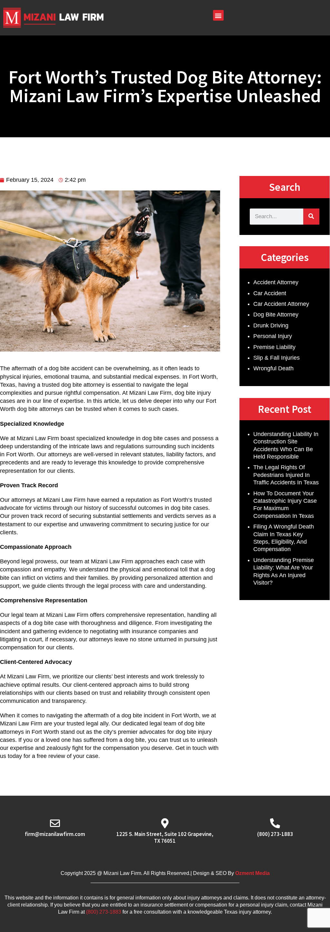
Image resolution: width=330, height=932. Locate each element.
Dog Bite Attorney (275, 314)
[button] (218, 15)
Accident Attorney (275, 282)
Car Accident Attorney (281, 304)
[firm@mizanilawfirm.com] (55, 823)
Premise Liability (274, 347)
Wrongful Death (273, 368)
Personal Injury (272, 336)
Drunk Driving (270, 325)
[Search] (311, 217)
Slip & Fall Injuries (276, 357)
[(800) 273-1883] (275, 823)
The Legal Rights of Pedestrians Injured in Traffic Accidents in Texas (286, 475)
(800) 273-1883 (275, 834)
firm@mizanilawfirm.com (55, 834)
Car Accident (269, 293)
